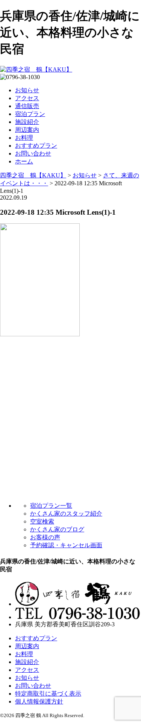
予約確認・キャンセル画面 (66, 545)
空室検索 (42, 521)
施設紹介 (27, 122)
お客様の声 (45, 537)
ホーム (24, 161)
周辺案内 (27, 130)
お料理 (24, 137)
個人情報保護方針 (39, 701)
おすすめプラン (36, 145)
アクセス (27, 98)
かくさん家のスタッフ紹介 (66, 513)
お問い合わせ (33, 153)
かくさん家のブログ (57, 529)
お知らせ (27, 90)
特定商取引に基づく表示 (48, 693)
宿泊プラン (30, 114)
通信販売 (27, 106)
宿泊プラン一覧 (51, 505)
